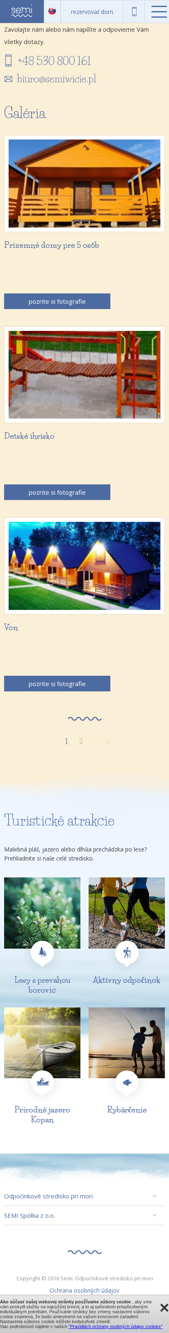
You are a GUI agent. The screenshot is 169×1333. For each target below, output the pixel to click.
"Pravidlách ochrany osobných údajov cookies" (115, 1326)
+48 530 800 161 (134, 11)
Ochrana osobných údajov (84, 1290)
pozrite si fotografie (57, 301)
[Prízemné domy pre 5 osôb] (84, 184)
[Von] (84, 566)
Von (11, 627)
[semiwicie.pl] (22, 11)
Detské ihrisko (29, 436)
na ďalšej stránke (104, 741)
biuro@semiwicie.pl (56, 79)
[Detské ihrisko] (84, 375)
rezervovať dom (92, 12)
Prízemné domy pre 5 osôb (51, 245)
